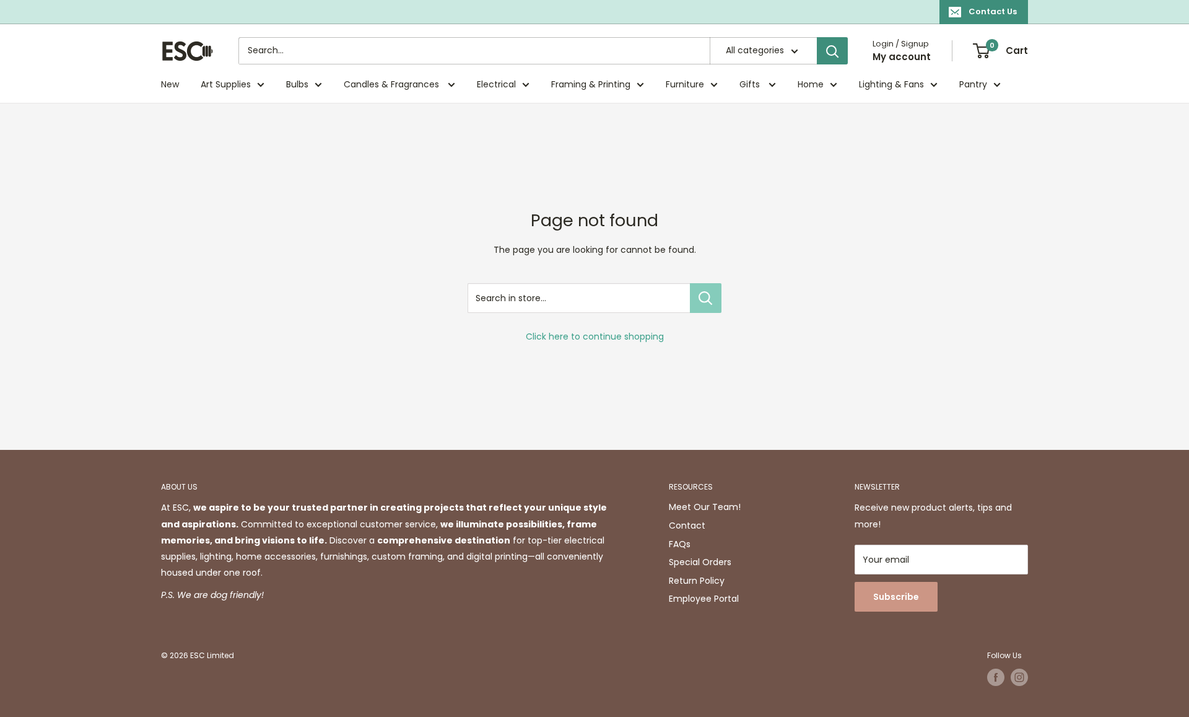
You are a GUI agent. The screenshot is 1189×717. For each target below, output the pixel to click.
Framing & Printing (590, 84)
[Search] (832, 50)
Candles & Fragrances (393, 84)
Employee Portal (704, 598)
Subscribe (896, 597)
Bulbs (297, 84)
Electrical (496, 84)
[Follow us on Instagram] (1019, 677)
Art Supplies (226, 84)
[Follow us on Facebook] (995, 677)
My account (902, 56)
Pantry (973, 84)
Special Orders (700, 562)
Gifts (750, 84)
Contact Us (993, 11)
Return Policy (697, 580)
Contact (687, 525)
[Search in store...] (705, 298)
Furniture (685, 84)
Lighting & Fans (891, 84)
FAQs (679, 544)
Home (811, 84)
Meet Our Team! (705, 507)
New (170, 84)
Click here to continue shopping (595, 336)
